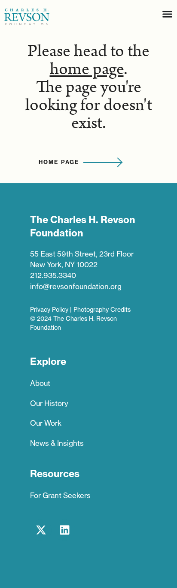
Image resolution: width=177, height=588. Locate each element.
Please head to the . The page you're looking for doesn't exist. (88, 87)
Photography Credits (102, 309)
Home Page (59, 161)
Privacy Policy (49, 309)
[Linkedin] (64, 530)
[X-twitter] (41, 530)
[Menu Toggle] (167, 14)
